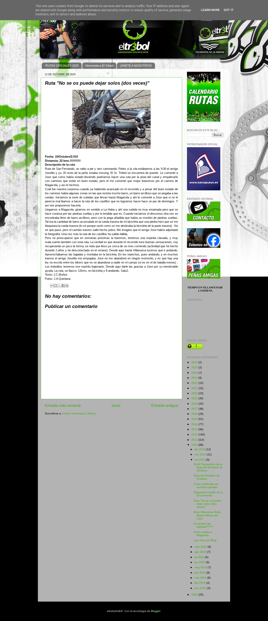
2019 (194, 398)
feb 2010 (200, 582)
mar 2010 (200, 577)
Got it (229, 10)
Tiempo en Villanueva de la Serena (205, 289)
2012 (194, 434)
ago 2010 (200, 551)
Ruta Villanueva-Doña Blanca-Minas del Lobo (207, 515)
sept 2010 (201, 546)
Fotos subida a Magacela (203, 534)
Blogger (155, 611)
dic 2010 (200, 449)
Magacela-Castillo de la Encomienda (208, 494)
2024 (194, 372)
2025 (194, 367)
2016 (194, 413)
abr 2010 (200, 572)
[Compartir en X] (59, 286)
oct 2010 (200, 459)
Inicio (116, 405)
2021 (194, 388)
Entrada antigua (164, 405)
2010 (194, 444)
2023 (194, 377)
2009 (194, 594)
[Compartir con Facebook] (63, 286)
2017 (194, 408)
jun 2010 (200, 562)
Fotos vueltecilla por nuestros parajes (206, 486)
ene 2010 (200, 588)
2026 (194, 362)
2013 (194, 429)
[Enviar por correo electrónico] (52, 286)
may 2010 (201, 567)
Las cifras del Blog (205, 540)
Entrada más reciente (63, 405)
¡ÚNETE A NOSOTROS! (136, 65)
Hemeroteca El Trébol (99, 65)
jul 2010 (199, 557)
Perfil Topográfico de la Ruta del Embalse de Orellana (208, 467)
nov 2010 (200, 454)
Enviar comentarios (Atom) (79, 413)
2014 (194, 424)
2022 (194, 382)
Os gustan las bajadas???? (203, 525)
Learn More (210, 10)
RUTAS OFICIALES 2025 (62, 65)
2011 (194, 439)
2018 (194, 403)
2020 (194, 393)
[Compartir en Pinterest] (67, 286)
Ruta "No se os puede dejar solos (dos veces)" (207, 503)
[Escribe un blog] (56, 286)
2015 (194, 419)
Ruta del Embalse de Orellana (207, 477)
